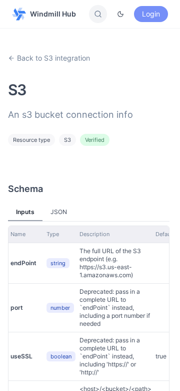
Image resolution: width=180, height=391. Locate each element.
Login (151, 14)
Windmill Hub (53, 14)
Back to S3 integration (53, 58)
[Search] (98, 14)
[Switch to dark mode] (120, 14)
